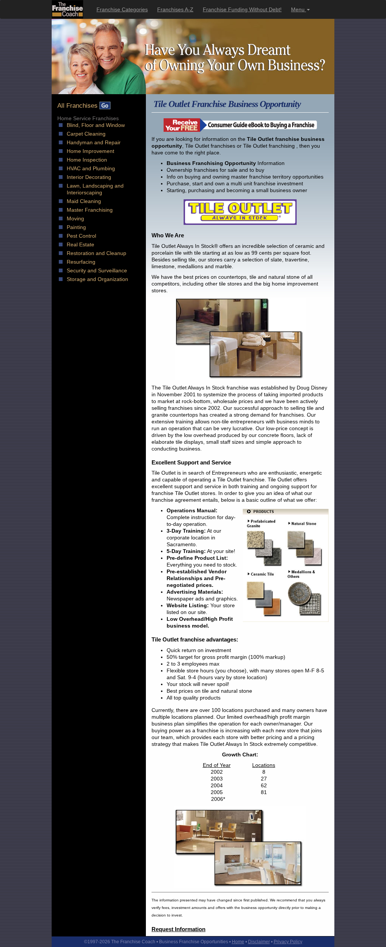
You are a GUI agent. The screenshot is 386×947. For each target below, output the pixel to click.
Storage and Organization (97, 279)
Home (238, 941)
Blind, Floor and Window (96, 125)
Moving (75, 218)
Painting (76, 227)
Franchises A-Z (175, 9)
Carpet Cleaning (86, 134)
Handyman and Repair (94, 142)
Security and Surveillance (97, 270)
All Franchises (78, 105)
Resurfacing (81, 262)
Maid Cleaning (84, 201)
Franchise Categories (122, 9)
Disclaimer (259, 941)
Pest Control (81, 236)
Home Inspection (87, 160)
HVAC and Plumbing (91, 168)
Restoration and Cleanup (96, 253)
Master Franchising (90, 210)
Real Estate (80, 244)
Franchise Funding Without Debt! (242, 9)
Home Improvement (90, 151)
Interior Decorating (89, 177)
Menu (298, 9)
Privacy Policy (288, 941)
